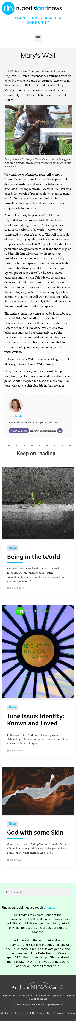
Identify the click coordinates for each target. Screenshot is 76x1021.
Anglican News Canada (13, 995)
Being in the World (33, 557)
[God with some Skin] (38, 813)
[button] (38, 37)
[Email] (60, 430)
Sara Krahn (16, 416)
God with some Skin (35, 833)
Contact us (6, 1013)
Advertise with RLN (24, 1013)
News (13, 548)
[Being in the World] (38, 537)
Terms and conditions (64, 1013)
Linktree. (49, 908)
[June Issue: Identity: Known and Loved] (38, 697)
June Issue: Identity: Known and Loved (35, 720)
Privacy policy (43, 1013)
